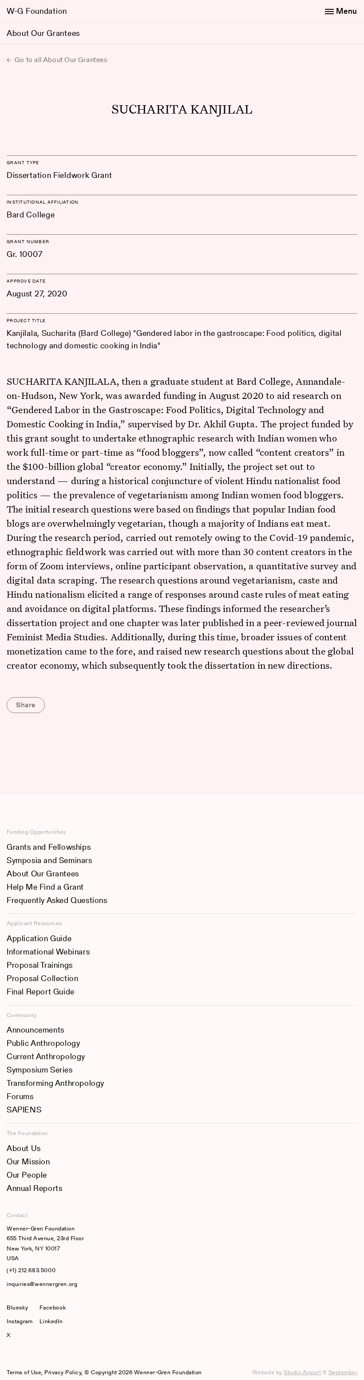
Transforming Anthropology (55, 1082)
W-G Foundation (37, 10)
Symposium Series (40, 1069)
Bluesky (19, 1307)
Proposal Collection (42, 978)
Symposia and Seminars (49, 860)
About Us (24, 1148)
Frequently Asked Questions (57, 900)
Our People (27, 1174)
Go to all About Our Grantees (60, 60)
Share (26, 705)
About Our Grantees (43, 33)
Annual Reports (34, 1188)
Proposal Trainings (40, 964)
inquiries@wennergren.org (42, 1284)
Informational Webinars (48, 951)
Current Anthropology (46, 1056)
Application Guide (39, 938)
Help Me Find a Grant (45, 886)
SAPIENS (24, 1109)
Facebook (53, 1307)
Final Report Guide (41, 991)
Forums (20, 1096)
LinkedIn (51, 1321)
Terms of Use (24, 1372)
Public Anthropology (43, 1043)
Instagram (19, 1321)
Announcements (35, 1029)
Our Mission (28, 1161)
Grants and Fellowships (49, 846)
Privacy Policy (62, 1372)
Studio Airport (302, 1372)
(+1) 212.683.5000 (31, 1270)
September (343, 1372)
